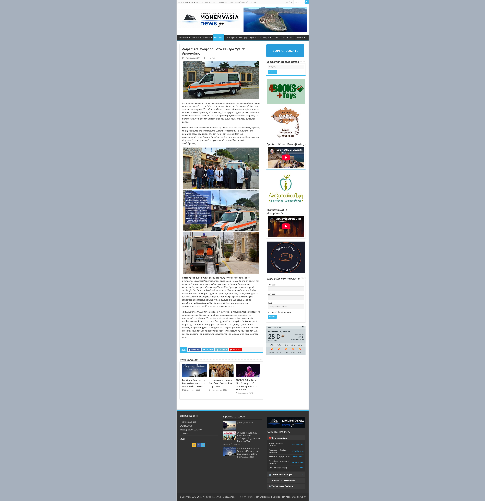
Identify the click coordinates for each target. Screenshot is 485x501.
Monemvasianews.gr (296, 496)
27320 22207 (298, 444)
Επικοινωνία (222, 2)
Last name (272, 294)
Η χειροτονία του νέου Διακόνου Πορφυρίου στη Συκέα (221, 383)
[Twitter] (291, 2)
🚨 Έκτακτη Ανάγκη (278, 438)
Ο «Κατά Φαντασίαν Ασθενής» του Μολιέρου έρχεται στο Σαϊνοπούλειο (248, 437)
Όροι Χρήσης (229, 496)
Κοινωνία (218, 37)
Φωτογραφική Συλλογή (239, 2)
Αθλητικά (299, 37)
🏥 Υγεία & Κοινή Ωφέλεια (281, 486)
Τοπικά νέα (183, 37)
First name (272, 285)
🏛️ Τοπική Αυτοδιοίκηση (280, 474)
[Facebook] (289, 2)
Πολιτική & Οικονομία (201, 37)
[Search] (307, 2)
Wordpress (265, 496)
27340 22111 (298, 457)
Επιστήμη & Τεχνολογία (249, 37)
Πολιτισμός (230, 37)
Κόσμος (266, 37)
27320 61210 (298, 451)
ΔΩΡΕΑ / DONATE (285, 51)
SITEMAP (253, 2)
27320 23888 (298, 462)
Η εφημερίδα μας (208, 2)
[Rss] (287, 2)
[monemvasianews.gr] (209, 18)
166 (302, 468)
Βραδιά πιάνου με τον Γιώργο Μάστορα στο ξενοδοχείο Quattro (193, 383)
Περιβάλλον (287, 37)
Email (270, 303)
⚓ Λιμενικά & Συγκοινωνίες (282, 480)
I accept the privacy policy (281, 312)
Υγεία (275, 37)
